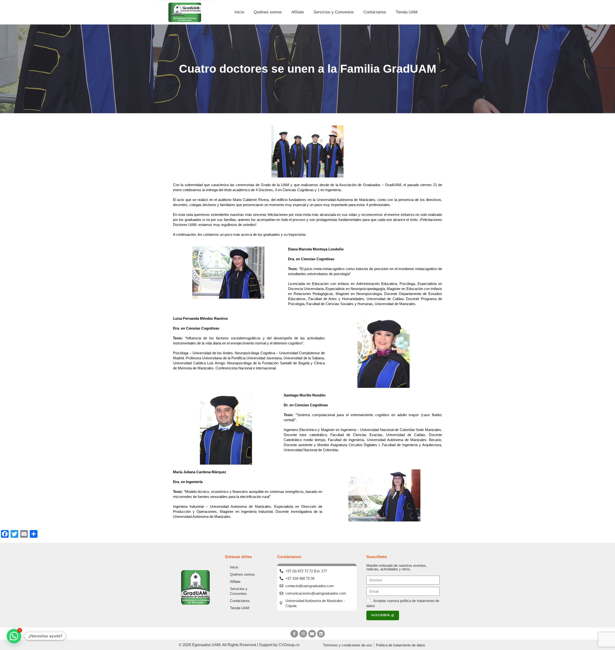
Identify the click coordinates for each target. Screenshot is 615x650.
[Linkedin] (321, 634)
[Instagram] (303, 634)
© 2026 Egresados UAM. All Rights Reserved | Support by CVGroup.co (239, 645)
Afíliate (297, 12)
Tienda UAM (407, 12)
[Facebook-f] (294, 634)
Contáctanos (374, 12)
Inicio (239, 12)
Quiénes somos (268, 12)
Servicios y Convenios (334, 12)
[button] (14, 636)
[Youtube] (312, 634)
